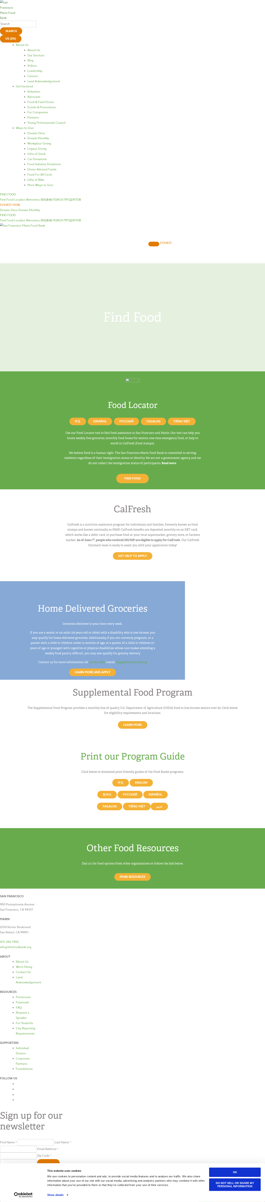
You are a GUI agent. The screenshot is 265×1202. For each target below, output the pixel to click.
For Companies (37, 112)
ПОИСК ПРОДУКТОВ (67, 200)
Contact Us (23, 972)
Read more (169, 463)
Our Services (35, 55)
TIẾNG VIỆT (136, 806)
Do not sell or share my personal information (235, 1184)
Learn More (132, 725)
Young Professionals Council (46, 123)
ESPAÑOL (155, 794)
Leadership (34, 71)
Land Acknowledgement (43, 81)
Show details (55, 1194)
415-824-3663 (97, 662)
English (141, 783)
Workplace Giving (39, 143)
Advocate (33, 97)
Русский (126, 421)
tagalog (109, 806)
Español (100, 421)
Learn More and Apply (93, 672)
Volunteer (33, 92)
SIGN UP (48, 1163)
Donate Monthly (38, 138)
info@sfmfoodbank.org (15, 947)
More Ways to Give (40, 185)
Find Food (7, 200)
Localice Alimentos (27, 200)
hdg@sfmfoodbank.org (131, 662)
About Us (22, 45)
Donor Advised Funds (41, 169)
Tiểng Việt (181, 421)
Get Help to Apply (132, 556)
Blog (30, 60)
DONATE (166, 243)
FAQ (19, 1008)
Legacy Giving (37, 149)
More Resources (132, 877)
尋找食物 (46, 200)
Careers (32, 76)
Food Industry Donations (44, 164)
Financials (22, 1002)
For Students (24, 1023)
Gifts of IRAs (35, 180)
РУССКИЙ (130, 794)
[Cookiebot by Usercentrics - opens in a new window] (23, 1195)
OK (235, 1172)
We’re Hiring (24, 967)
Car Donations (37, 159)
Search (11, 31)
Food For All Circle (39, 175)
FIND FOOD (132, 478)
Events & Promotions (41, 107)
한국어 (107, 794)
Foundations (24, 1069)
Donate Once (36, 133)
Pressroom (23, 997)
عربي (159, 806)
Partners (33, 117)
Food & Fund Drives (40, 102)
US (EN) (10, 39)
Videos (32, 66)
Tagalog (153, 421)
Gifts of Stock (36, 154)
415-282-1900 (9, 942)
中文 (78, 421)
